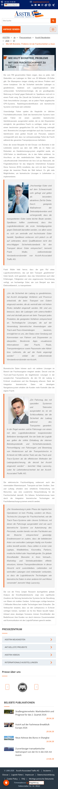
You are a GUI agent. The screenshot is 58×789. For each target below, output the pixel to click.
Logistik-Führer (17, 775)
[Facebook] (35, 5)
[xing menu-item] (53, 5)
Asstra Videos (12, 655)
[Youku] (49, 5)
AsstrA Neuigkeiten (15, 639)
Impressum (29, 775)
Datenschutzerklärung (46, 775)
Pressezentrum (19, 65)
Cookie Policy (12, 779)
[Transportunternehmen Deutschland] (29, 14)
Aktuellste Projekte (16, 647)
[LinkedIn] (32, 5)
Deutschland (12, 5)
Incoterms (47, 771)
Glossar (5, 775)
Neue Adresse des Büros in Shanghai (32, 737)
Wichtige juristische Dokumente (41, 779)
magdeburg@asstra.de (41, 2)
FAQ (23, 779)
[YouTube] (39, 5)
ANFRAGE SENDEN (11, 29)
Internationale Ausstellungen (21, 662)
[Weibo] (46, 5)
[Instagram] (42, 5)
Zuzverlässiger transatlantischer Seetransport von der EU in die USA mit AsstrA (33, 751)
